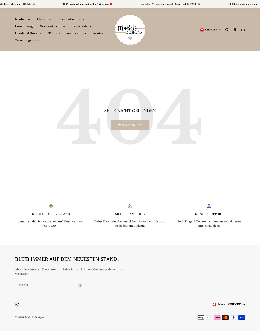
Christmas (44, 19)
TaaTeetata (80, 26)
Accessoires (75, 33)
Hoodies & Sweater (28, 33)
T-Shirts (54, 33)
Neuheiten (22, 19)
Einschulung (24, 26)
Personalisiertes (69, 19)
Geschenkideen (50, 26)
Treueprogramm (27, 40)
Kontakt (99, 33)
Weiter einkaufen (130, 125)
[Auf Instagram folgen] (17, 304)
